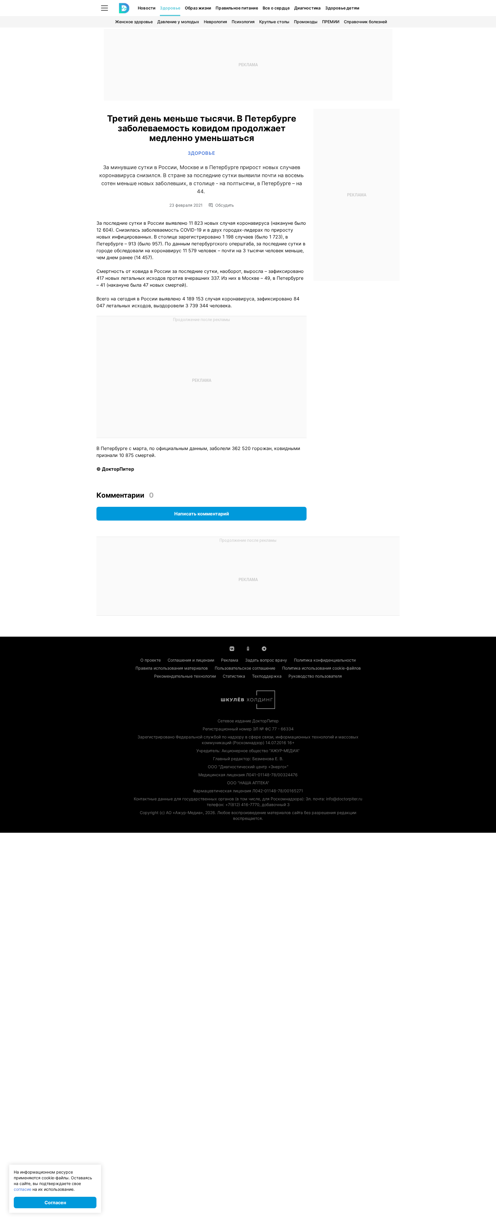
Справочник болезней (365, 21)
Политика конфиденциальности (325, 660)
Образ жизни (198, 7)
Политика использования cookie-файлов (321, 668)
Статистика (234, 676)
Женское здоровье (134, 21)
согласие (22, 1189)
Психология (243, 21)
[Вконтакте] (232, 648)
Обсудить (224, 205)
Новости (146, 7)
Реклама (229, 660)
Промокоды (305, 21)
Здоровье (170, 7)
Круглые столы (274, 21)
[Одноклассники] (248, 648)
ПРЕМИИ (330, 21)
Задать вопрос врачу (266, 660)
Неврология (215, 21)
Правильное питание (237, 7)
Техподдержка (267, 676)
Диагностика (307, 7)
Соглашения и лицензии (191, 660)
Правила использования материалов (171, 668)
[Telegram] (264, 648)
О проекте (150, 660)
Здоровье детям (342, 7)
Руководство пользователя (315, 676)
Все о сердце (276, 7)
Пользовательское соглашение (245, 668)
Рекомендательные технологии (185, 676)
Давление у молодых (178, 21)
